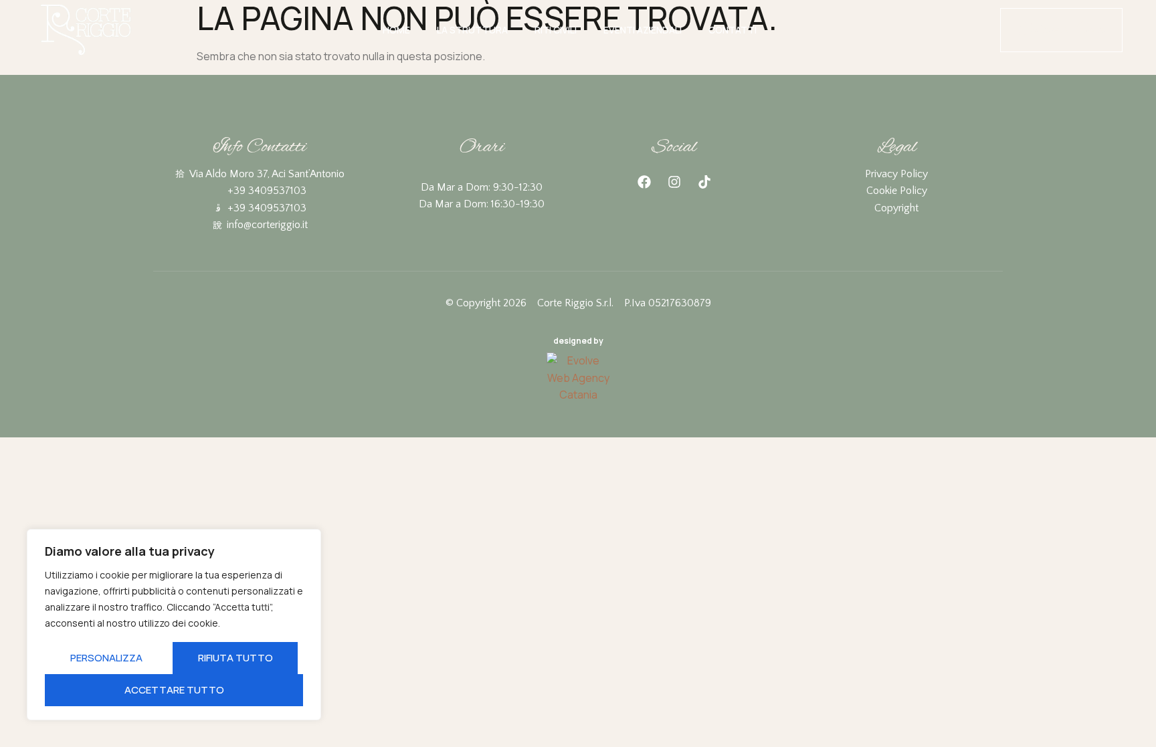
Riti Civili (556, 29)
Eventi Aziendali (642, 29)
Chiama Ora (1061, 29)
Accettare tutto (174, 690)
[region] (174, 624)
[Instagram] (674, 182)
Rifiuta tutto (235, 658)
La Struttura (472, 29)
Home (396, 29)
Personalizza (106, 658)
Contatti (732, 29)
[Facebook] (644, 182)
